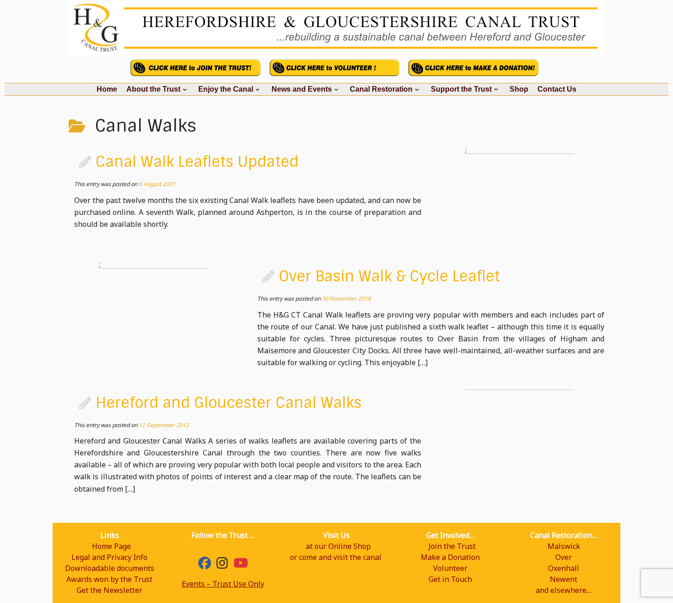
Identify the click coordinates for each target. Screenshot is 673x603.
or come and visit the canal (335, 557)
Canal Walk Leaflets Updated (197, 161)
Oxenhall (563, 568)
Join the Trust (452, 546)
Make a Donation (450, 557)
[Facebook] (204, 565)
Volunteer (450, 568)
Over (563, 557)
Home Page (111, 546)
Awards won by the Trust (109, 579)
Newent (563, 579)
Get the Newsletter (109, 590)
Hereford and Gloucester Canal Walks (229, 402)
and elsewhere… (564, 590)
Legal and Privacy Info (109, 557)
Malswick (564, 546)
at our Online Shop (338, 546)
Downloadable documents (109, 568)
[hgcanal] (222, 565)
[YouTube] (240, 565)
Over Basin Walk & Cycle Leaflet (389, 276)
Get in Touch (450, 579)
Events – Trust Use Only (223, 584)
